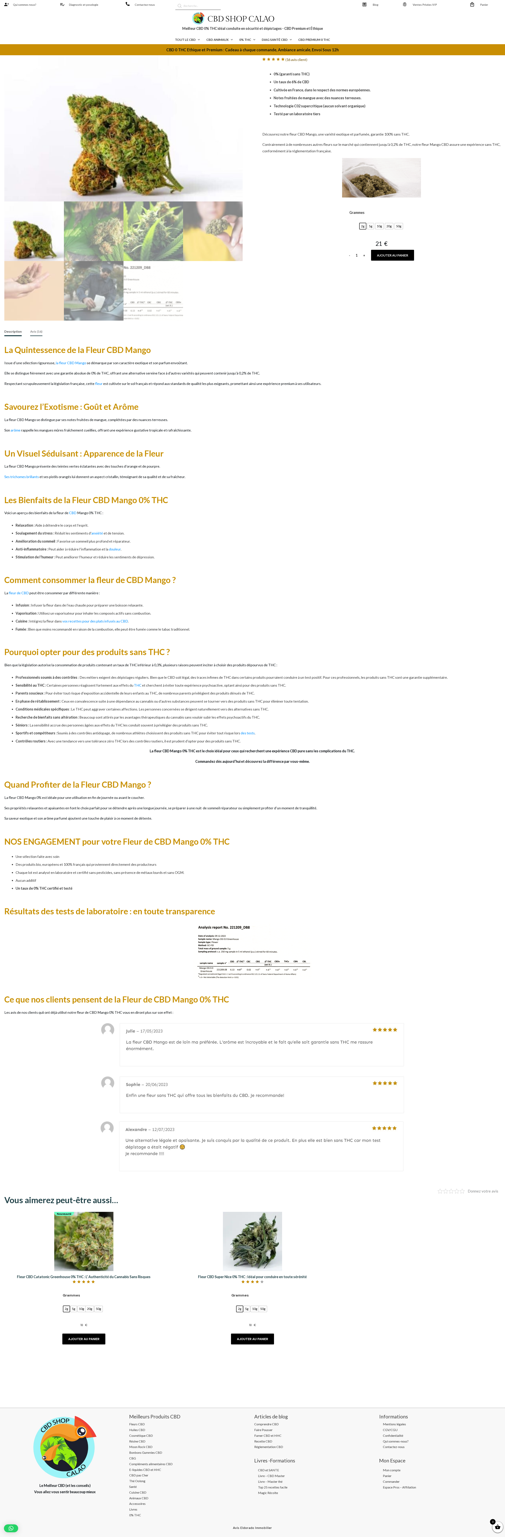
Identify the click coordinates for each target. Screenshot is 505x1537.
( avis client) (296, 59)
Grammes (357, 212)
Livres (133, 1509)
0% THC (135, 1515)
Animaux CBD (138, 1498)
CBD (73, 513)
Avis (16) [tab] (36, 331)
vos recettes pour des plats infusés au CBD (95, 621)
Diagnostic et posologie (83, 4)
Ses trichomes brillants (21, 477)
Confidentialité (393, 1435)
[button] (11, 1528)
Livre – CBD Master (271, 1476)
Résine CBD (137, 1441)
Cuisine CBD (137, 1492)
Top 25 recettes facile (272, 1487)
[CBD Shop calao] (6, 4)
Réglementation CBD (268, 1447)
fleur (99, 383)
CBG (132, 1458)
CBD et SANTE (268, 1470)
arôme (16, 430)
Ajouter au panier (392, 255)
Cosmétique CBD (141, 1435)
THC (137, 685)
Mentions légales (394, 1424)
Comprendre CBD (266, 1424)
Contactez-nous (145, 4)
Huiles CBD (137, 1430)
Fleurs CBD (137, 1424)
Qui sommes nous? (24, 4)
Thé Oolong (137, 1481)
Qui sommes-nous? (396, 1441)
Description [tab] (13, 331)
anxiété (97, 533)
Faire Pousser (263, 1430)
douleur (115, 549)
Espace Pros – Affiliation (399, 1487)
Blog (375, 4)
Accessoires (137, 1503)
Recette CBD (263, 1441)
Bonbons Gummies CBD (145, 1452)
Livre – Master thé (270, 1481)
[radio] (363, 226)
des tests (248, 733)
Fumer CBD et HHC (267, 1435)
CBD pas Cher (138, 1475)
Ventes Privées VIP (425, 4)
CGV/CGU (390, 1430)
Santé (133, 1486)
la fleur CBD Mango (71, 363)
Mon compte (391, 1470)
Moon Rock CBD (140, 1447)
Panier (484, 4)
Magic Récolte (268, 1493)
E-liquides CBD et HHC (145, 1469)
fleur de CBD (19, 593)
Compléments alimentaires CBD (151, 1464)
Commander (391, 1481)
